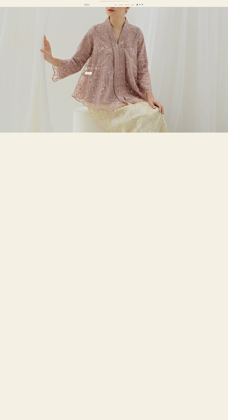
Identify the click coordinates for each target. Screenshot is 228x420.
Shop (132, 4)
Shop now (88, 73)
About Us (127, 4)
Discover (121, 4)
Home (115, 4)
